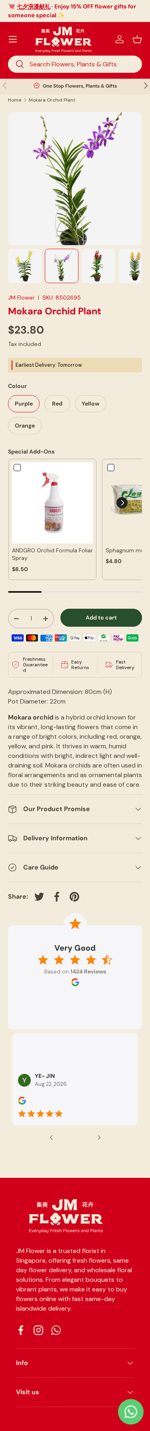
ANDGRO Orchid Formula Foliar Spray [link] (52, 554)
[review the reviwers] (22, 1103)
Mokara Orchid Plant (52, 100)
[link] (52, 502)
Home (14, 100)
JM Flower (21, 297)
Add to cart (101, 617)
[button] (137, 39)
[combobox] (75, 64)
